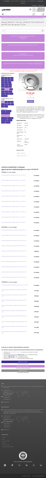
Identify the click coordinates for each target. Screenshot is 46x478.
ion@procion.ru (6, 429)
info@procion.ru (31, 63)
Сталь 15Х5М (10, 118)
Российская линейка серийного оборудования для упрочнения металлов (23, 16)
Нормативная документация (7, 446)
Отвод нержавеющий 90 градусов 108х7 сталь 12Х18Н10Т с (13, 222)
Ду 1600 (11, 93)
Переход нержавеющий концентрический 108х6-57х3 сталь (13, 235)
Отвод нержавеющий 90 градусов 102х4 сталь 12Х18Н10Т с (13, 185)
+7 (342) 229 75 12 (6, 397)
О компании (34, 5)
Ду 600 (11, 89)
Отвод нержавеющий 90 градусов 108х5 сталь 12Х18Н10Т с (13, 196)
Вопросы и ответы (6, 444)
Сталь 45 (3, 122)
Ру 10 (6, 102)
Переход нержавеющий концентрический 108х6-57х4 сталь (13, 256)
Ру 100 (8, 104)
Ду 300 (2, 86)
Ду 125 (9, 82)
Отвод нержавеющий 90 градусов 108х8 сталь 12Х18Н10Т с (13, 201)
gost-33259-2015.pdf (22, 155)
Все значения (4, 96)
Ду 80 (2, 82)
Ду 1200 (3, 93)
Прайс (3, 439)
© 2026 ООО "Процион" (26, 475)
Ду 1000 (10, 91)
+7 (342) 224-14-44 (40, 9)
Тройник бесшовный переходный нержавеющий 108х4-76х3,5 (14, 321)
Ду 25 (12, 78)
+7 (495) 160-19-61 (40, 11)
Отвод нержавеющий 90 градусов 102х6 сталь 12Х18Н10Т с (13, 180)
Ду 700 (2, 91)
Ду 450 (2, 89)
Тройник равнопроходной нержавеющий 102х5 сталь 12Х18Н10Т (14, 284)
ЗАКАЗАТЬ (30, 101)
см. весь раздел (11, 172)
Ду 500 (7, 89)
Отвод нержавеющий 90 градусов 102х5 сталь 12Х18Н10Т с (13, 175)
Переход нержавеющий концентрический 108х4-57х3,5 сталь (14, 266)
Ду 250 (10, 84)
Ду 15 (6, 78)
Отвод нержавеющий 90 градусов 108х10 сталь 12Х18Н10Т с (13, 211)
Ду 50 (9, 80)
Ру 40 (2, 104)
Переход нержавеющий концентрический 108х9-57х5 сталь (13, 240)
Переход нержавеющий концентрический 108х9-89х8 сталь (13, 245)
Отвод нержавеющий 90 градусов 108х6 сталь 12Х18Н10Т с (13, 217)
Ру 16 (9, 102)
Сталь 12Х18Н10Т (6, 115)
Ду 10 (2, 78)
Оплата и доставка (6, 441)
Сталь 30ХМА (4, 120)
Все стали (8, 122)
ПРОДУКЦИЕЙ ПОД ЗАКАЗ (16, 352)
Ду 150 (2, 84)
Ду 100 (6, 82)
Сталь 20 (3, 111)
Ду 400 (10, 86)
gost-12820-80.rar (21, 153)
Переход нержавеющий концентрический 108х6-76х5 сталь (13, 261)
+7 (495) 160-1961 (6, 417)
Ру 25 (12, 102)
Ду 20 (9, 78)
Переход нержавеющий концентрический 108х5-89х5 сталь (13, 230)
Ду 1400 (7, 93)
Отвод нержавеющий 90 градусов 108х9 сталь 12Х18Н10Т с (13, 206)
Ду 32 (2, 80)
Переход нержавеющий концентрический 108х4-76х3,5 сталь (14, 251)
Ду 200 (6, 84)
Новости (4, 437)
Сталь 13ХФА (4, 118)
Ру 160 (12, 104)
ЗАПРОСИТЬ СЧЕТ (38, 63)
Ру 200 (2, 106)
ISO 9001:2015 (22, 3)
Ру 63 (5, 104)
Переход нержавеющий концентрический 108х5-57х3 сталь (13, 277)
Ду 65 (12, 80)
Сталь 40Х (10, 120)
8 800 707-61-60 (41, 8)
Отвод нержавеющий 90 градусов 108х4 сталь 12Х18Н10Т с (13, 190)
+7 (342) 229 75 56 (6, 395)
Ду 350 (6, 86)
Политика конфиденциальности (38, 475)
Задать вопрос (41, 5)
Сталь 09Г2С (8, 111)
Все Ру (6, 106)
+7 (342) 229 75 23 (6, 399)
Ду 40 (6, 80)
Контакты (4, 443)
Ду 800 (6, 91)
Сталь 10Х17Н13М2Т (5, 113)
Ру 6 (3, 102)
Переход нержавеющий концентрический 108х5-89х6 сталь (13, 272)
